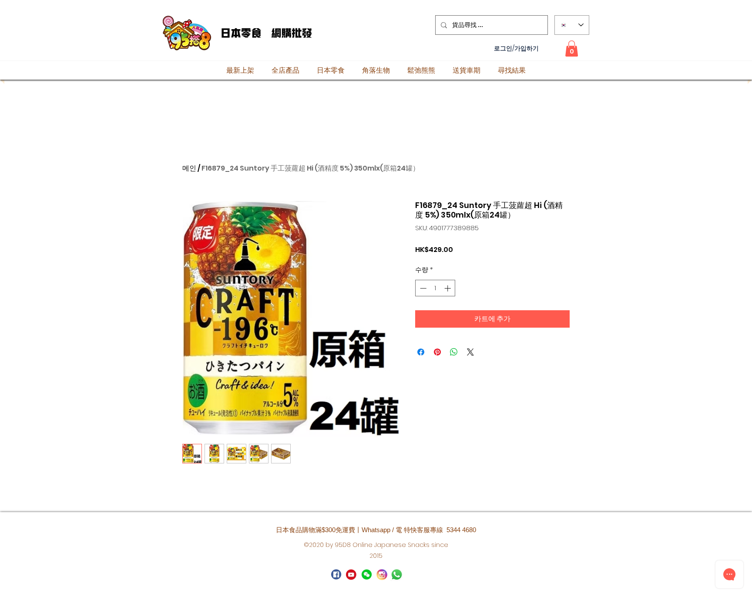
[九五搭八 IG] (381, 574)
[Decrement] (422, 288)
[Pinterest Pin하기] (437, 352)
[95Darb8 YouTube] (351, 574)
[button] (571, 48)
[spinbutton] (435, 288)
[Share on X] (470, 352)
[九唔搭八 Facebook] (336, 574)
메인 (189, 168)
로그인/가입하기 (516, 48)
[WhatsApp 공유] (454, 352)
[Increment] (448, 288)
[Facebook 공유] (421, 352)
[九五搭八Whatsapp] (366, 574)
